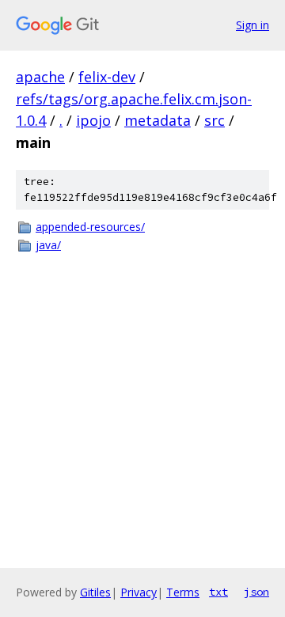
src (214, 120)
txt (218, 592)
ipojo (93, 120)
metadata (157, 120)
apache (40, 76)
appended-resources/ (90, 226)
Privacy (138, 592)
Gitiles (95, 592)
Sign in (252, 24)
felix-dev (106, 76)
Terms (183, 592)
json (256, 592)
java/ (48, 244)
